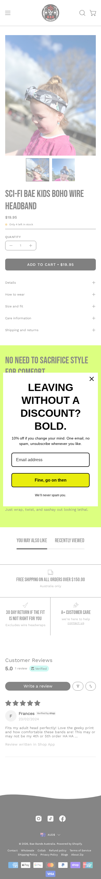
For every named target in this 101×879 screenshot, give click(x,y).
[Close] (91, 379)
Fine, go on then (51, 480)
